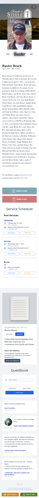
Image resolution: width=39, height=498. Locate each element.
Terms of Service (24, 489)
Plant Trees (27, 233)
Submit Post (19, 392)
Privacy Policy (14, 489)
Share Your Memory (12, 361)
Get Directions (11, 233)
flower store (24, 178)
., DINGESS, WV (12, 229)
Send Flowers (27, 273)
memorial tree (25, 175)
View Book (9, 334)
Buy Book (20, 334)
